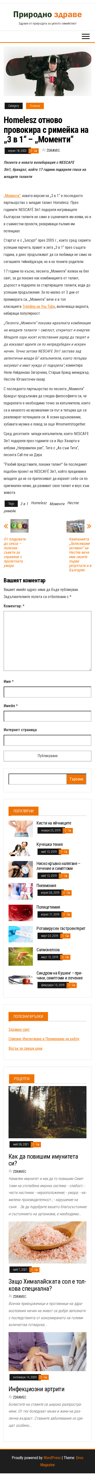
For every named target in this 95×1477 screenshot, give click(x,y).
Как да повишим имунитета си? (43, 1160)
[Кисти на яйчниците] (21, 828)
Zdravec (53, 150)
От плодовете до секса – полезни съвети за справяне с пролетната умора (15, 552)
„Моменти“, (12, 195)
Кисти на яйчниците (54, 823)
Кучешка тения (50, 844)
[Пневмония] (21, 891)
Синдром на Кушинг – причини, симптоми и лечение (60, 975)
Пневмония (46, 885)
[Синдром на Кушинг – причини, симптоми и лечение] (21, 977)
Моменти (56, 503)
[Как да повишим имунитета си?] (47, 1112)
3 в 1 (24, 503)
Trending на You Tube (38, 306)
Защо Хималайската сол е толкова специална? (47, 1285)
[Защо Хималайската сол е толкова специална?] (47, 1242)
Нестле (73, 503)
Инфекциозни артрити (36, 1389)
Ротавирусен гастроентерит (61, 928)
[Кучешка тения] (21, 848)
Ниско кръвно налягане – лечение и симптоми (58, 866)
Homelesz (39, 503)
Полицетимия (48, 907)
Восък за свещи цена (25, 1048)
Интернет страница (20, 729)
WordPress (52, 1457)
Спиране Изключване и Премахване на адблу (44, 1039)
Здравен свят (19, 1029)
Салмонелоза (48, 949)
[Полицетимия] (21, 912)
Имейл (11, 705)
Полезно (35, 106)
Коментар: (14, 606)
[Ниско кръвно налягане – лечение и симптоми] (21, 869)
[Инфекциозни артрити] (47, 1351)
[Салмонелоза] (21, 956)
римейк (10, 511)
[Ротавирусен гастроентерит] (21, 934)
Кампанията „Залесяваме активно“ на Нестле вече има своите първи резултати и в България (80, 554)
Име (9, 681)
